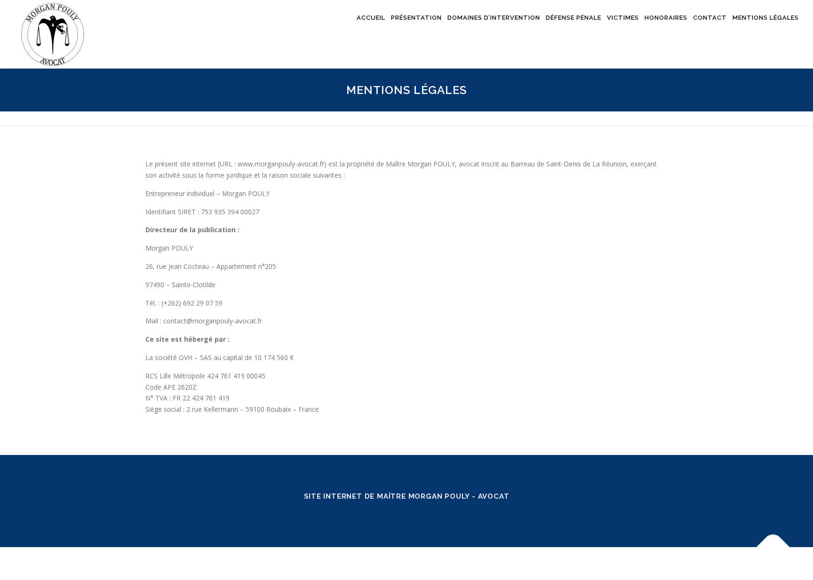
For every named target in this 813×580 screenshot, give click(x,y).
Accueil (371, 17)
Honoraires (666, 17)
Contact (710, 17)
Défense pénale (573, 17)
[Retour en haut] (773, 547)
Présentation (416, 17)
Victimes (623, 17)
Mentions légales (766, 17)
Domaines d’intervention (493, 17)
